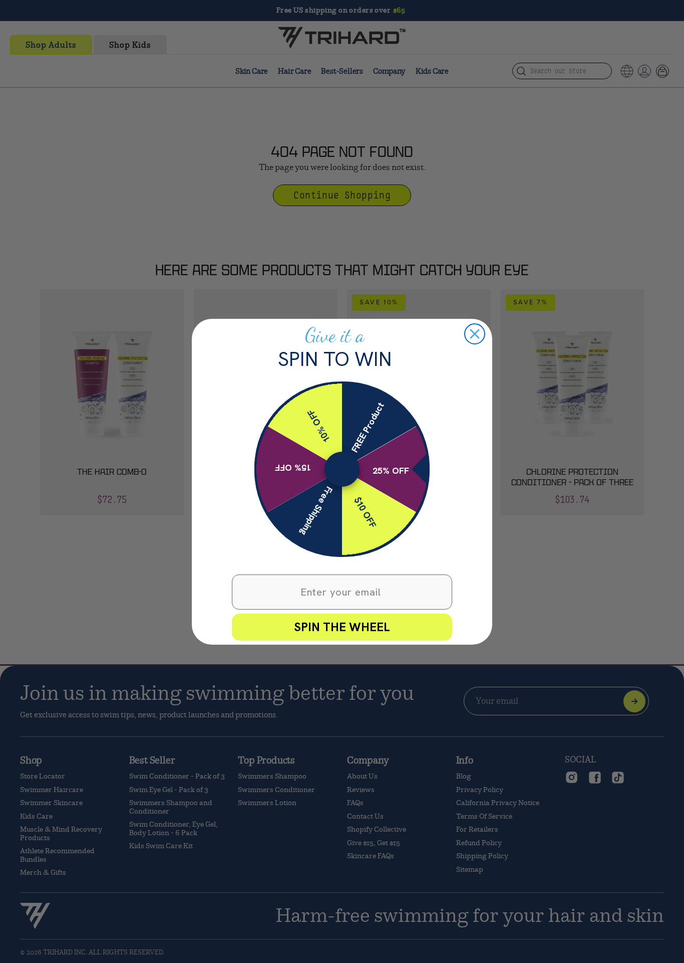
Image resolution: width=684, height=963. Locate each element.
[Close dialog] (475, 334)
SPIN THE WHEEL (342, 627)
